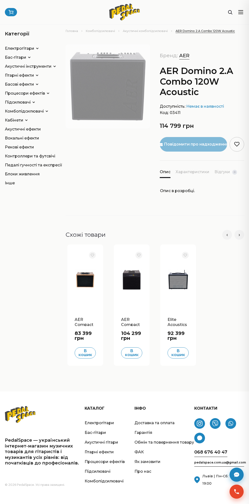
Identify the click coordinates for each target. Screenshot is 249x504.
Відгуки (224, 172)
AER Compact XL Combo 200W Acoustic (131, 321)
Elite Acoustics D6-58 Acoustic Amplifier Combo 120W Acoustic (177, 321)
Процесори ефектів (25, 93)
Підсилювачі (18, 102)
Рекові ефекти (19, 147)
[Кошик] (11, 12)
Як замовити (147, 461)
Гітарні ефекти (19, 75)
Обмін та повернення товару (164, 442)
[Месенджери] (237, 475)
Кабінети (14, 120)
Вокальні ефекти (22, 138)
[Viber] (215, 423)
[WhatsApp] (230, 423)
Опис (165, 172)
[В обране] (92, 255)
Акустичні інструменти (28, 66)
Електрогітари (19, 48)
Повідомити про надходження (195, 144)
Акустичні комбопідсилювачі (145, 31)
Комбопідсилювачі (100, 31)
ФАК (139, 452)
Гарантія (143, 432)
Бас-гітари (15, 57)
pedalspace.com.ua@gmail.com (219, 462)
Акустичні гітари (101, 442)
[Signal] (199, 438)
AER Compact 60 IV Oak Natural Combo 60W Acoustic (84, 321)
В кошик (85, 353)
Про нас (142, 471)
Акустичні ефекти (23, 129)
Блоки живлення (22, 174)
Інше (10, 183)
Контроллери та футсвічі (28, 156)
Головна (72, 31)
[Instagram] (199, 423)
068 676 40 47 (210, 452)
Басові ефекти (19, 84)
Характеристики (192, 172)
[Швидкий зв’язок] (237, 492)
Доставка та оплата (154, 423)
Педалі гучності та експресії (28, 165)
